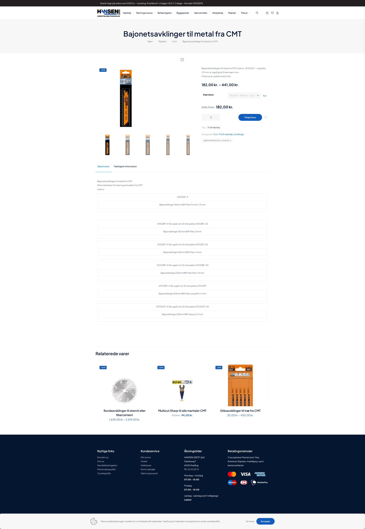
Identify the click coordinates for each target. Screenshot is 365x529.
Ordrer (144, 461)
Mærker (162, 41)
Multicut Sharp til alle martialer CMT (182, 410)
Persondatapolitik (106, 469)
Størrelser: (208, 94)
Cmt (174, 41)
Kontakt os (103, 457)
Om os (100, 461)
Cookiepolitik (104, 473)
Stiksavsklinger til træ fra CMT (240, 410)
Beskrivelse (103, 166)
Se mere (250, 521)
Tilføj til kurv (250, 117)
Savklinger (239, 134)
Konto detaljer (148, 469)
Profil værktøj (226, 134)
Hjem (150, 41)
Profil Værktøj (214, 127)
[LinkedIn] (259, 3)
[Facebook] (255, 3)
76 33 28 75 (193, 469)
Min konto (146, 457)
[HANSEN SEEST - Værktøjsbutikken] (108, 12)
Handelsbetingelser (107, 465)
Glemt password (149, 473)
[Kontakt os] (263, 3)
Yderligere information (125, 166)
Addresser (146, 465)
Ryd (264, 96)
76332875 (198, 3)
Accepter (265, 521)
